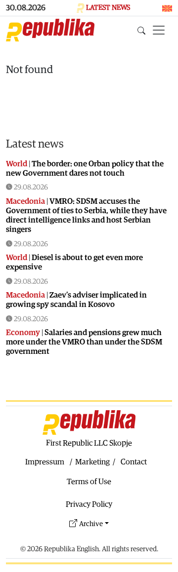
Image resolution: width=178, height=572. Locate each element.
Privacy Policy (89, 504)
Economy (23, 333)
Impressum (44, 462)
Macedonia (25, 201)
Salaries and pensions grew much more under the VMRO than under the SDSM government (84, 342)
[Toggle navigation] (158, 30)
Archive (91, 524)
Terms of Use (89, 482)
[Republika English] (50, 30)
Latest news (35, 144)
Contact (134, 462)
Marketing (92, 462)
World (16, 164)
